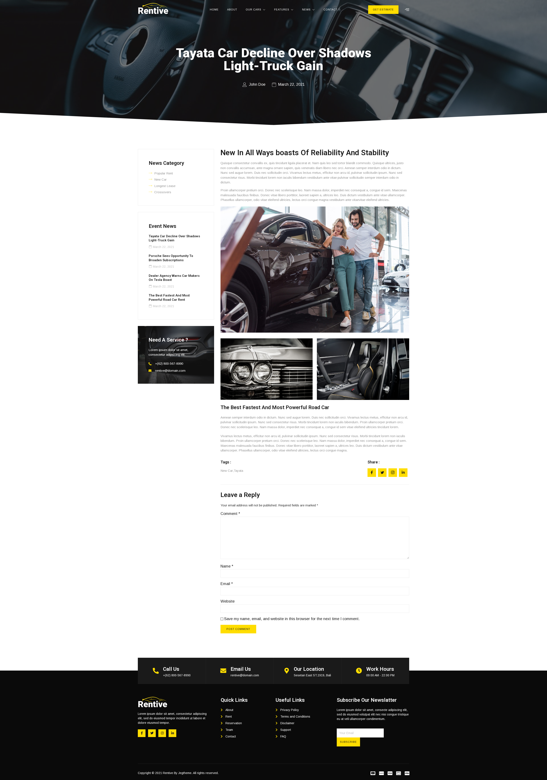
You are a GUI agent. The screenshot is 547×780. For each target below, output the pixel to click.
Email (227, 584)
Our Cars (253, 9)
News (306, 9)
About (232, 9)
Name (227, 566)
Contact (330, 9)
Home (214, 9)
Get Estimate (383, 9)
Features (281, 9)
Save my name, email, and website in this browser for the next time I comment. (292, 619)
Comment (230, 514)
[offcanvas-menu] (407, 10)
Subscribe (348, 741)
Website (228, 601)
